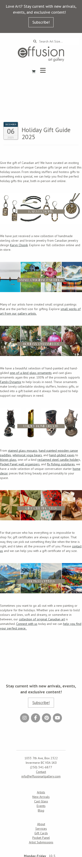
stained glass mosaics (22, 451)
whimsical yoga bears (27, 455)
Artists (41, 792)
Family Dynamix (10, 382)
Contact (41, 772)
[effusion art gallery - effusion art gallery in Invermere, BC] (41, 54)
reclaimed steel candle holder (58, 460)
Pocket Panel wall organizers (20, 464)
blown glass (8, 460)
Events (41, 806)
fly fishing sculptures (61, 464)
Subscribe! (41, 22)
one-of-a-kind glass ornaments (31, 373)
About (41, 824)
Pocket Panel (41, 838)
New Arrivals (41, 797)
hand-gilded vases (61, 455)
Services (41, 829)
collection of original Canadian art (42, 619)
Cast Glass (41, 801)
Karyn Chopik (19, 245)
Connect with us (26, 624)
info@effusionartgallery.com (41, 776)
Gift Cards (41, 833)
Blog (41, 810)
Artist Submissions (41, 842)
